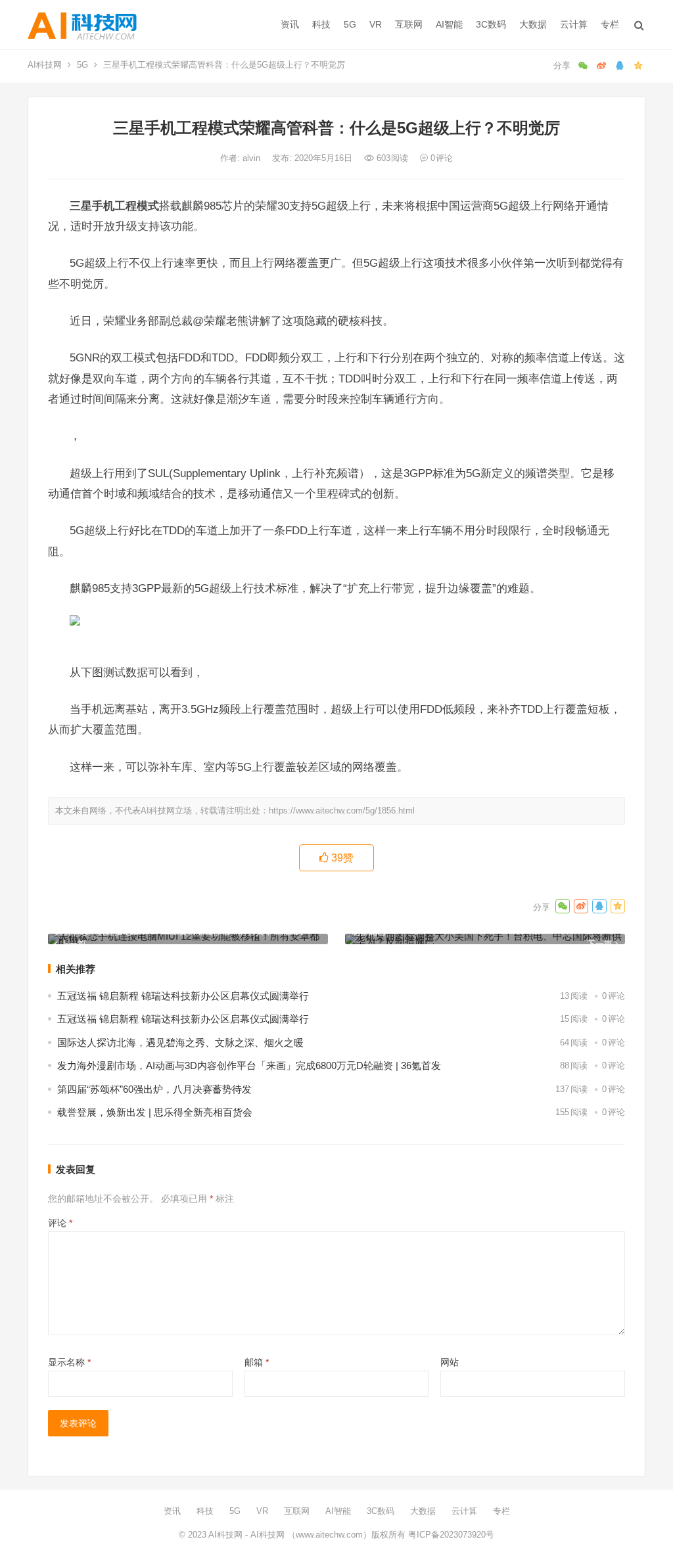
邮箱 (256, 1362)
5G (350, 24)
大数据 (533, 24)
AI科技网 (45, 65)
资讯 (290, 24)
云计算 (574, 24)
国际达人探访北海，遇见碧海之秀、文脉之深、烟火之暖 (180, 1042)
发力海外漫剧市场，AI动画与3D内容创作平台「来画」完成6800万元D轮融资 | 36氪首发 (249, 1065)
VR (375, 24)
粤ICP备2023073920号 (450, 1535)
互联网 (409, 24)
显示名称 (69, 1362)
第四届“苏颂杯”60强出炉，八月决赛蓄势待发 (154, 1089)
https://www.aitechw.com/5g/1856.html (342, 810)
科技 (321, 24)
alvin (253, 158)
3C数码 (491, 24)
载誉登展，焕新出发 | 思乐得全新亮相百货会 (154, 1112)
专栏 (610, 24)
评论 (60, 1223)
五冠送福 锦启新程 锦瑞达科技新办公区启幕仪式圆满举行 (183, 995)
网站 (449, 1362)
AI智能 (449, 24)
